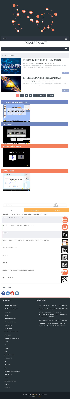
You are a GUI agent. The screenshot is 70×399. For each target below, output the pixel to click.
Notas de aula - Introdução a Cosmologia (14, 218)
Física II (6, 345)
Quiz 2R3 (5, 233)
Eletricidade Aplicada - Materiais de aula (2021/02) (42, 77)
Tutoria (7, 384)
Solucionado (8, 374)
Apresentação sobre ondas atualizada (49, 305)
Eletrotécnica (50, 81)
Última (50, 95)
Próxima (41, 95)
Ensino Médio (8, 328)
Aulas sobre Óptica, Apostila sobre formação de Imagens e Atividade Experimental (25, 214)
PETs (6, 361)
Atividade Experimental (11, 305)
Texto (6, 378)
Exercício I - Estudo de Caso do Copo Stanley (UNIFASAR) (18, 225)
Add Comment (39, 63)
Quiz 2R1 (4, 262)
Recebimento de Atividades (12, 371)
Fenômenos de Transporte (12, 338)
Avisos (6, 315)
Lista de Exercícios (10, 355)
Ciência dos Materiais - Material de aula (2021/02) (42, 60)
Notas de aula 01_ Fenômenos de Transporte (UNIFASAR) (18, 270)
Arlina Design (37, 396)
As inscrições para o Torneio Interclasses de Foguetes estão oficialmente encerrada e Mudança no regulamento (53, 314)
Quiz (6, 368)
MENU (4, 38)
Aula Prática (8, 312)
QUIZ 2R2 (4, 255)
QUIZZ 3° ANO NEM (7, 277)
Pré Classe (8, 364)
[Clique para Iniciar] (16, 113)
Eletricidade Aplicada (41, 81)
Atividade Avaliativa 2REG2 (9, 248)
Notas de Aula (8, 358)
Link (6, 351)
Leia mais (65, 73)
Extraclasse (8, 335)
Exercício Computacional (11, 332)
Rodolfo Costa (35, 42)
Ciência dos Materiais (49, 63)
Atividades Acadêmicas (11, 309)
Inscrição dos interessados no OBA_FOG (50, 309)
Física (6, 341)
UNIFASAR (7, 387)
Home (4, 55)
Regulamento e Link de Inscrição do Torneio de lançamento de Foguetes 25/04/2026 (26, 240)
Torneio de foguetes (10, 381)
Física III (7, 348)
